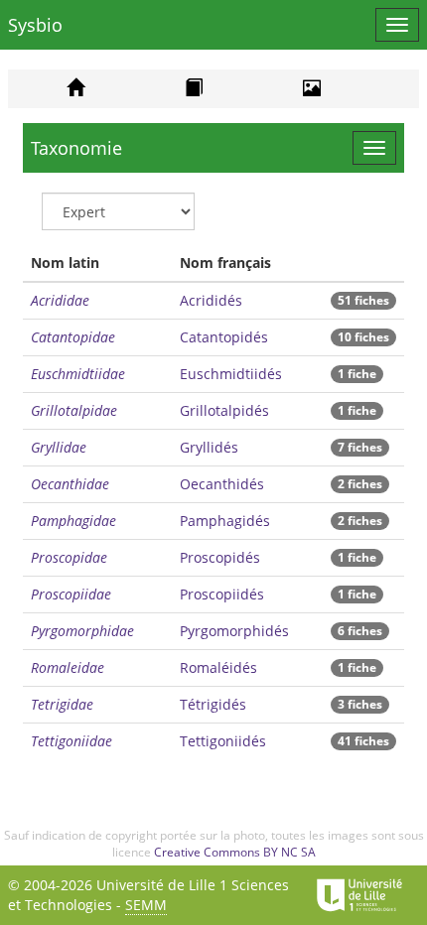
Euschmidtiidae (78, 373)
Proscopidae (69, 557)
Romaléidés (218, 667)
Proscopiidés (222, 594)
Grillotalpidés (224, 410)
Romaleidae (67, 667)
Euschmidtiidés (231, 373)
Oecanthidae (70, 483)
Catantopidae (73, 337)
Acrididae (60, 300)
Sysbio (35, 25)
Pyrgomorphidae (82, 630)
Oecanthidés (222, 483)
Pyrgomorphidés (234, 630)
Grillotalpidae (74, 410)
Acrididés (211, 300)
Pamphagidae (73, 520)
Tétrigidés (213, 704)
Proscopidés (220, 557)
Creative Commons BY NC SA (235, 852)
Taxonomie (76, 148)
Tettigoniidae (71, 740)
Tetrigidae (62, 704)
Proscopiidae (71, 594)
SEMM (146, 904)
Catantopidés (224, 337)
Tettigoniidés (223, 740)
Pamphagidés (225, 520)
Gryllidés (209, 447)
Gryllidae (58, 447)
